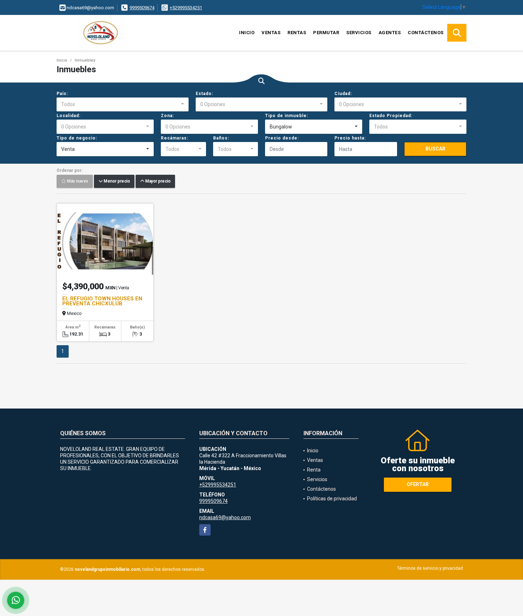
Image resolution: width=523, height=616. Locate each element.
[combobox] (123, 105)
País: (62, 93)
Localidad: (68, 115)
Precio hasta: (350, 138)
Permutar (326, 32)
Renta (314, 470)
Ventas (271, 32)
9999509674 (142, 7)
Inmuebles (85, 60)
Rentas (296, 32)
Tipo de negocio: (77, 138)
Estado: (204, 93)
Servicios (358, 32)
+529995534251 (186, 7)
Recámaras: (174, 138)
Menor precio (116, 181)
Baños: (221, 138)
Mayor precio (157, 181)
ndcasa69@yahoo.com (225, 517)
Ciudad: (343, 93)
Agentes (390, 32)
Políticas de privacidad (332, 498)
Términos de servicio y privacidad (430, 568)
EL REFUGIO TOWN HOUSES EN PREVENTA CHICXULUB (102, 301)
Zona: (167, 115)
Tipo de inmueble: (286, 115)
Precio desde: (282, 138)
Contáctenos (426, 32)
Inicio (246, 32)
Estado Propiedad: (390, 115)
